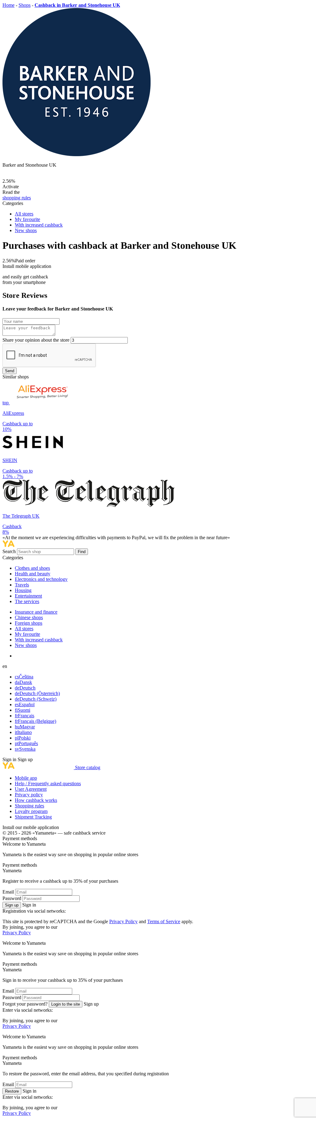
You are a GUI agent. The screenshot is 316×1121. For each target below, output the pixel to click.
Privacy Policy (123, 921)
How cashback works (36, 800)
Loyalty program (31, 811)
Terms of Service (163, 921)
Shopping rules (29, 805)
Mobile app (26, 778)
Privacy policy (29, 794)
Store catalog (87, 767)
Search (9, 551)
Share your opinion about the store (35, 340)
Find (81, 551)
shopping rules (16, 197)
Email (8, 891)
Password (11, 898)
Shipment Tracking (33, 816)
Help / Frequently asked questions (48, 783)
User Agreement (31, 789)
